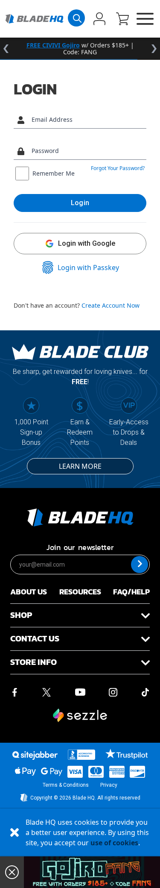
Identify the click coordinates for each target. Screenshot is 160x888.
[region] (80, 48)
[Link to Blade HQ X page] (46, 691)
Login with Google (86, 243)
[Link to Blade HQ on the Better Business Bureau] (81, 755)
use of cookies (114, 842)
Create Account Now (110, 305)
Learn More (80, 466)
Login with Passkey (88, 267)
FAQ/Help (131, 591)
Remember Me (53, 173)
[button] (122, 19)
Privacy (108, 785)
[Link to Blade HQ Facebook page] (14, 691)
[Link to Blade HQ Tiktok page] (145, 691)
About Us (28, 591)
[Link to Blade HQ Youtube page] (80, 691)
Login (80, 203)
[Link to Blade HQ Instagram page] (113, 691)
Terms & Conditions (66, 785)
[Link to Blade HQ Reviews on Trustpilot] (126, 754)
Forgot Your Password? (118, 168)
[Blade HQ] (34, 19)
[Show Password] (138, 151)
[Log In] (99, 19)
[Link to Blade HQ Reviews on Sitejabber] (35, 755)
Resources (80, 591)
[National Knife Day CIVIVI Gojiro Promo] (92, 872)
